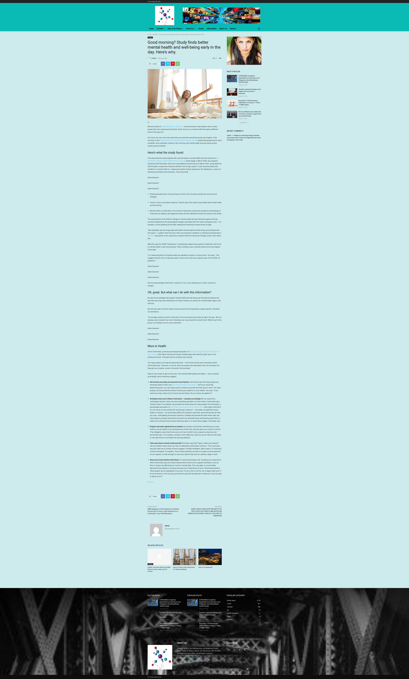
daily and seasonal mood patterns (184, 385)
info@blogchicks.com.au (194, 658)
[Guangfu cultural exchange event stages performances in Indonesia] (232, 92)
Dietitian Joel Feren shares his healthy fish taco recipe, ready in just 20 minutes (159, 569)
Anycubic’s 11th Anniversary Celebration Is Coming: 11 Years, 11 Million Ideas (249, 103)
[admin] (149, 58)
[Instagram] (234, 650)
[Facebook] (163, 64)
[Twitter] (168, 64)
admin (154, 58)
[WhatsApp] (178, 64)
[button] (258, 28)
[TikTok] (239, 650)
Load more (243, 122)
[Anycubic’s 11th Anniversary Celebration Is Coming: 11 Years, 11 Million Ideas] (232, 103)
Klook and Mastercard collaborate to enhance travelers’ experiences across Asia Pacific (250, 114)
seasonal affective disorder (171, 126)
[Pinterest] (173, 64)
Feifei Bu (151, 236)
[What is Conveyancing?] (210, 557)
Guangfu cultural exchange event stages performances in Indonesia (250, 91)
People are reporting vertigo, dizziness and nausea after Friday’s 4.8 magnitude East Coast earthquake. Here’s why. (244, 137)
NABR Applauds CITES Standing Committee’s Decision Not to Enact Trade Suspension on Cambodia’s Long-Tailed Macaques (163, 511)
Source (150, 482)
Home (149, 34)
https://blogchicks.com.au (172, 528)
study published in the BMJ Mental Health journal (178, 140)
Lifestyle (155, 34)
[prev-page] (149, 576)
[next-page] (152, 576)
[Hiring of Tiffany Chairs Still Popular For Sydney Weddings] (184, 557)
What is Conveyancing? (205, 567)
